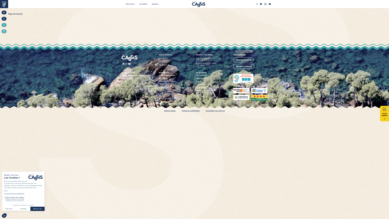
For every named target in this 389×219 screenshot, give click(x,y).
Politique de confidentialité (191, 111)
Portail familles (201, 87)
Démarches (130, 4)
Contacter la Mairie (243, 60)
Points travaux (200, 84)
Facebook (261, 4)
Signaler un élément (244, 66)
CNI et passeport (201, 75)
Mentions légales (170, 111)
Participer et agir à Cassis (167, 81)
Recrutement (163, 78)
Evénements (127, 79)
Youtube (269, 4)
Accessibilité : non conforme (215, 111)
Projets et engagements (167, 75)
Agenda (155, 4)
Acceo (257, 4)
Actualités (143, 4)
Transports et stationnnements (206, 90)
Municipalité (164, 73)
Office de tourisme (202, 78)
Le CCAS (198, 81)
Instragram (265, 4)
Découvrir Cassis (128, 73)
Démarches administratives (133, 76)
